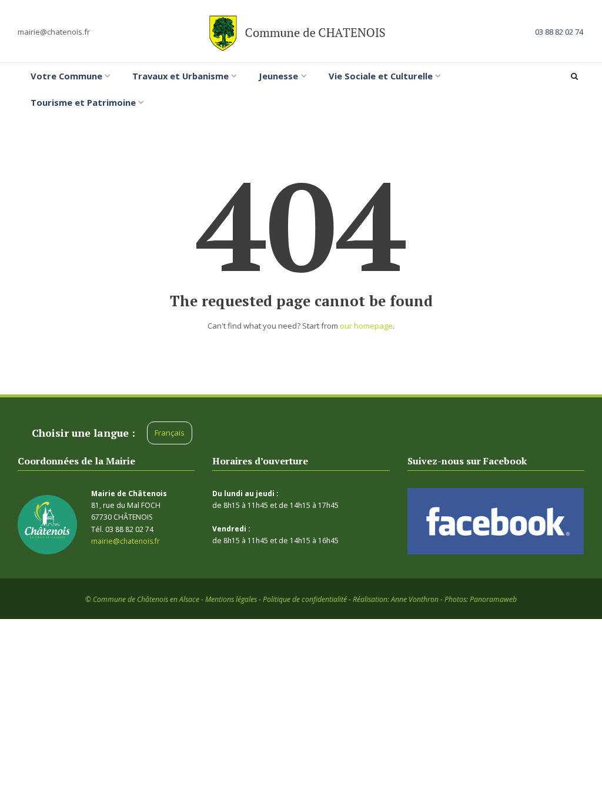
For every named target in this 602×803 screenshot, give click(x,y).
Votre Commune (66, 76)
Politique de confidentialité (305, 599)
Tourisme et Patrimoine (83, 102)
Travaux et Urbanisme (180, 76)
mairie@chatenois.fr (54, 31)
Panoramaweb (493, 599)
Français (170, 432)
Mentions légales (231, 599)
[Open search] (576, 76)
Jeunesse (278, 76)
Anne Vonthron (415, 599)
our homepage (366, 325)
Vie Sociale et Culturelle (381, 76)
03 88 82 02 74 (559, 31)
